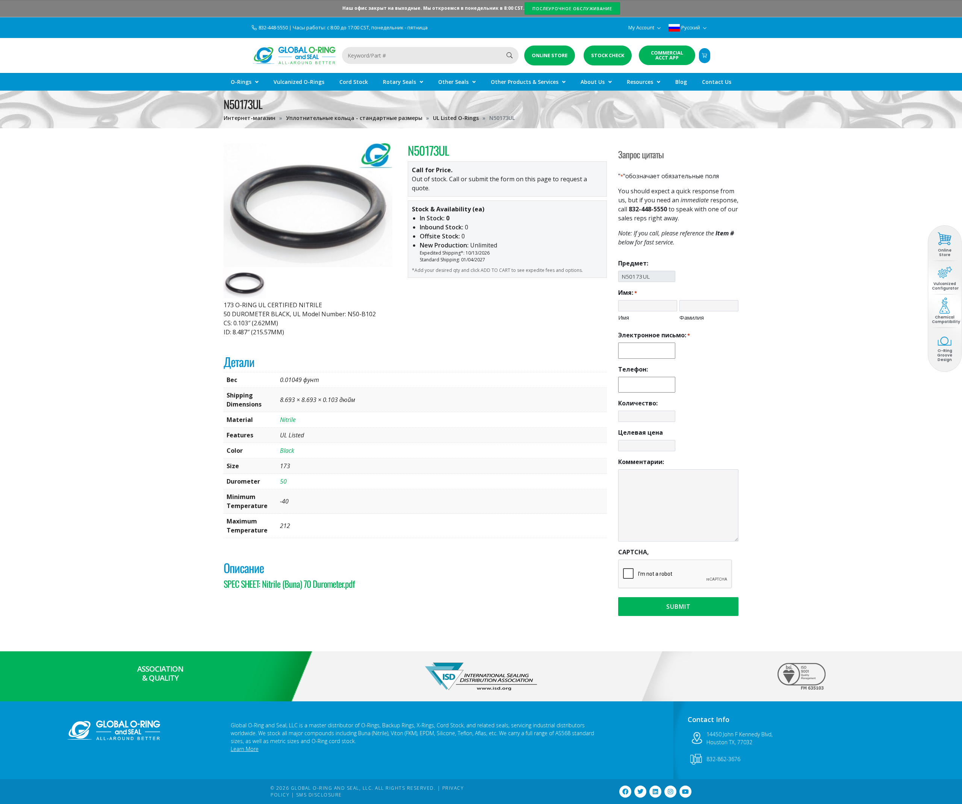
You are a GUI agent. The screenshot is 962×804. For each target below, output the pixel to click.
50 (283, 481)
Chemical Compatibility (946, 319)
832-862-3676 (723, 759)
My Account (641, 27)
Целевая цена (640, 432)
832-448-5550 (274, 27)
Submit (678, 606)
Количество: (638, 403)
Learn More (245, 748)
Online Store (944, 252)
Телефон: (633, 369)
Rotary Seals (399, 81)
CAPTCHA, (633, 552)
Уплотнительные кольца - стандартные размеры (354, 117)
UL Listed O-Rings (456, 117)
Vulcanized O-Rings (299, 81)
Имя (623, 317)
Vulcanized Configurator (945, 286)
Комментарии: (641, 462)
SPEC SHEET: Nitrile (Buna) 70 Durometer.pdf (289, 583)
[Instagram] (670, 792)
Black (287, 450)
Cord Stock (353, 81)
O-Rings (241, 81)
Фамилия (691, 317)
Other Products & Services (524, 81)
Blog (681, 81)
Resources (640, 81)
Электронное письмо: (654, 335)
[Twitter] (640, 792)
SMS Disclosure (319, 795)
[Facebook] (625, 792)
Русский (690, 27)
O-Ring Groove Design (944, 355)
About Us (593, 81)
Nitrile (288, 420)
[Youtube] (685, 792)
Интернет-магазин (249, 117)
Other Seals (453, 81)
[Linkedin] (655, 792)
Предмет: (633, 263)
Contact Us (716, 81)
